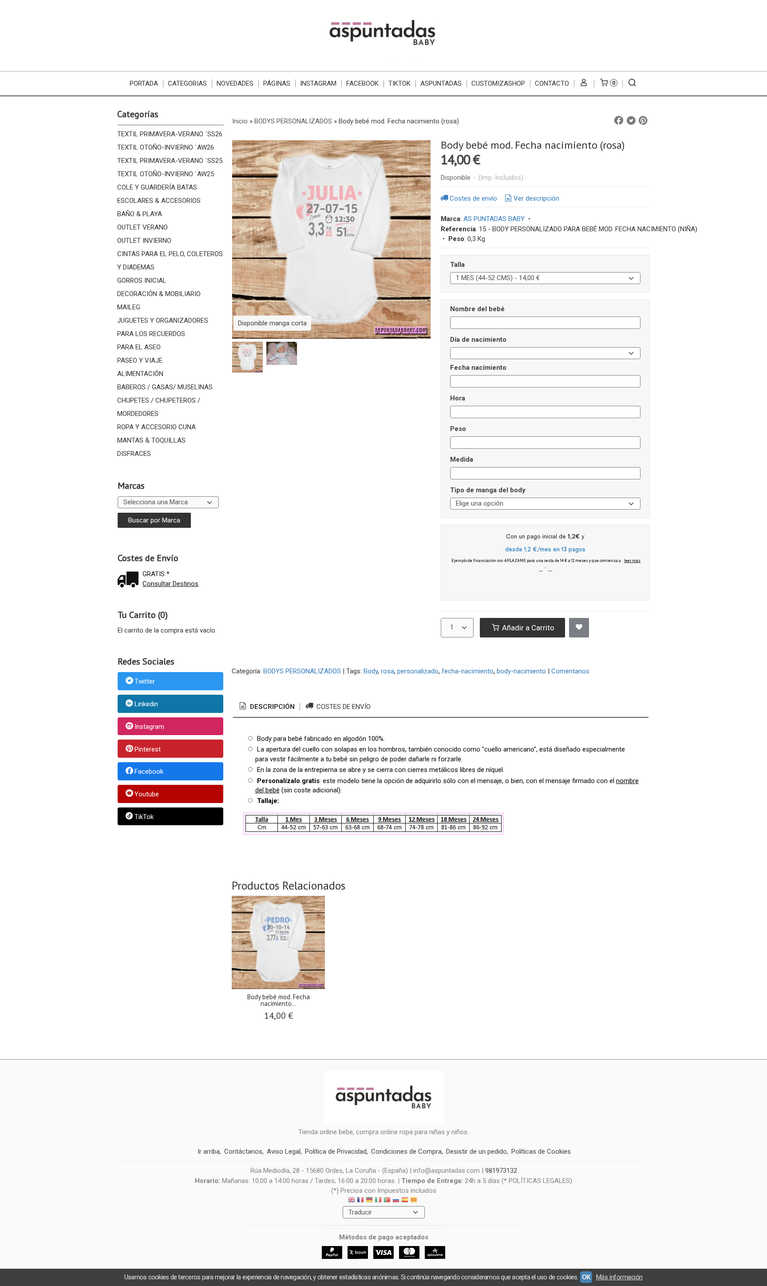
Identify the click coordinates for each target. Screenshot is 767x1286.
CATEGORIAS (187, 83)
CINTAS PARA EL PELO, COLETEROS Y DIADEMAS (170, 260)
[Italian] (378, 1201)
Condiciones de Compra (406, 1151)
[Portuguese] (387, 1201)
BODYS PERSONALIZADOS (302, 671)
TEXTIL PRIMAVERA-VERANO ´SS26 (169, 134)
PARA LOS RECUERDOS (151, 334)
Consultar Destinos (170, 584)
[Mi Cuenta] (584, 83)
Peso (458, 429)
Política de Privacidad (336, 1151)
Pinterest (147, 749)
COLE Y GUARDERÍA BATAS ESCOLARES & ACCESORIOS (159, 194)
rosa (387, 671)
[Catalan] (414, 1201)
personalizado (418, 671)
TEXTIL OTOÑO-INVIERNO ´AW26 (165, 147)
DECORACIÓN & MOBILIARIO (159, 294)
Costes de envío (473, 198)
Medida (461, 459)
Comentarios (570, 671)
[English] (351, 1201)
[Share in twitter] (631, 121)
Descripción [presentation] (271, 707)
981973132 (501, 1171)
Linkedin (146, 704)
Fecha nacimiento (478, 368)
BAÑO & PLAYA (139, 214)
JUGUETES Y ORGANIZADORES (162, 320)
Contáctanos (243, 1151)
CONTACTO (552, 83)
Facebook (148, 772)
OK (586, 1277)
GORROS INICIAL (141, 281)
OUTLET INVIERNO (144, 241)
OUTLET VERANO (142, 227)
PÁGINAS (276, 83)
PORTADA (144, 83)
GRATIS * (156, 574)
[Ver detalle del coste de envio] (130, 580)
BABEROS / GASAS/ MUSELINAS (165, 387)
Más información (619, 1277)
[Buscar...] (632, 83)
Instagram (149, 727)
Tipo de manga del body (488, 490)
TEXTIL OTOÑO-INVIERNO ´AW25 (165, 174)
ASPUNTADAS (441, 83)
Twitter (144, 682)
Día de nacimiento (478, 340)
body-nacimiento (521, 671)
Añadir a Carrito (527, 627)
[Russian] (395, 1201)
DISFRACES (134, 454)
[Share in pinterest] (643, 121)
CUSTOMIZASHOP (498, 83)
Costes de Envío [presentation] (343, 707)
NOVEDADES (235, 83)
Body (371, 671)
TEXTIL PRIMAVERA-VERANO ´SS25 (169, 161)
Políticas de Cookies (541, 1151)
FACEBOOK (362, 83)
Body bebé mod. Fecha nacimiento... (278, 1000)
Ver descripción (536, 198)
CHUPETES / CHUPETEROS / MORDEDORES (158, 407)
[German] (369, 1201)
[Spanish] (404, 1201)
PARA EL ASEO (139, 347)
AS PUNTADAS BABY (494, 219)
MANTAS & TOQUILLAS (151, 440)
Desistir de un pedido (476, 1151)
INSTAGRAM (318, 83)
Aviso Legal (283, 1151)
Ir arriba (209, 1151)
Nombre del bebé (477, 309)
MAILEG (128, 307)
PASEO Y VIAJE (139, 360)
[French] (360, 1201)
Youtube (146, 794)
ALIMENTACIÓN (140, 374)
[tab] (266, 706)
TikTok (399, 83)
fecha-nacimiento (468, 671)
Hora (457, 398)
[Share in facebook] (619, 121)
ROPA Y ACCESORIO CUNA (156, 427)
